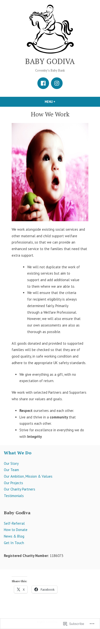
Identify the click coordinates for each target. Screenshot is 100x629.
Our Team (11, 469)
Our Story (11, 463)
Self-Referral (14, 523)
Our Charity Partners (19, 489)
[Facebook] (43, 83)
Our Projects (13, 483)
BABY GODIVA (50, 61)
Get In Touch (14, 542)
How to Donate (15, 529)
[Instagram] (57, 83)
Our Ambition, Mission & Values (28, 476)
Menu (58, 102)
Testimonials (14, 495)
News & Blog (14, 536)
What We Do (17, 453)
